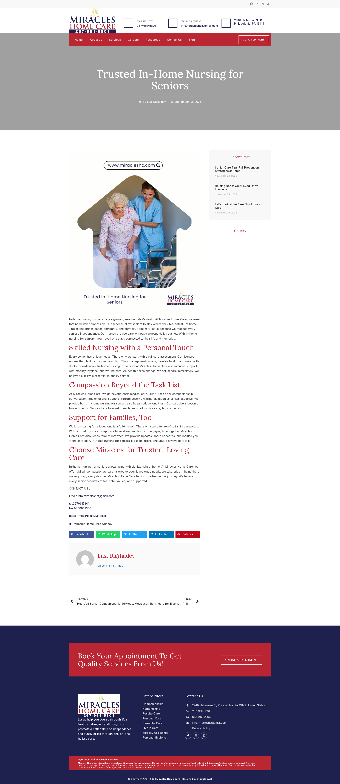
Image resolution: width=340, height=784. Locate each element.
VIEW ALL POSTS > (110, 566)
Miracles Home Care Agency (93, 524)
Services (115, 39)
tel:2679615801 (79, 503)
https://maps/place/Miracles (88, 515)
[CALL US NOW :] (128, 23)
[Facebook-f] (188, 736)
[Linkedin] (263, 3)
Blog (192, 39)
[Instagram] (257, 3)
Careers (133, 39)
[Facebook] (251, 3)
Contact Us (174, 39)
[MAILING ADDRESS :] (172, 23)
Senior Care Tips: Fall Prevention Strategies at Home (237, 169)
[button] (268, 4)
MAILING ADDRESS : (191, 21)
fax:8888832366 (80, 508)
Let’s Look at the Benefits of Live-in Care (238, 205)
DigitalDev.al (204, 778)
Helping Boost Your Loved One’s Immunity (236, 187)
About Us (96, 39)
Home (79, 39)
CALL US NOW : (145, 21)
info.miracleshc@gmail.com (96, 496)
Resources (153, 39)
